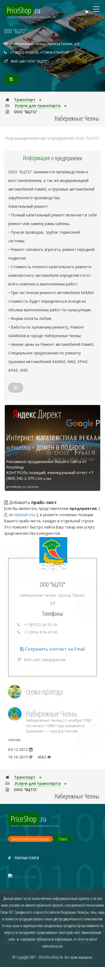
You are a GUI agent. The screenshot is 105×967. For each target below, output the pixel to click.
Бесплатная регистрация (30, 839)
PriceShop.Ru (54, 957)
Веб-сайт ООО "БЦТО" (29, 61)
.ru (23, 10)
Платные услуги (27, 857)
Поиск (62, 839)
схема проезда (44, 691)
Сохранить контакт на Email (54, 649)
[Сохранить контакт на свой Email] (11, 79)
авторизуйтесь (22, 514)
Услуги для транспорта (38, 105)
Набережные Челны (51, 713)
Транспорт (25, 99)
